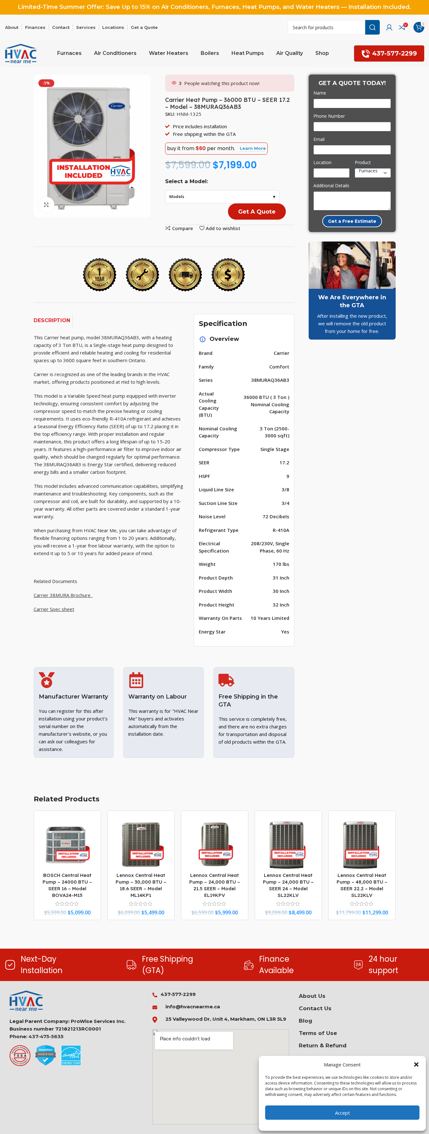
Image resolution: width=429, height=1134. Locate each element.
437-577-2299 (394, 53)
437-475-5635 (46, 1036)
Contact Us (315, 1008)
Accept (342, 1113)
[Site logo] (21, 53)
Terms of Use (318, 1033)
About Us (312, 996)
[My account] (389, 27)
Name (319, 93)
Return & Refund (322, 1045)
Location (322, 162)
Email (319, 139)
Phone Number (329, 116)
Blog (305, 1021)
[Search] (372, 27)
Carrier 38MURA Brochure (63, 595)
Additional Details (331, 185)
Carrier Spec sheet (54, 609)
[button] (416, 1064)
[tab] (53, 320)
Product (363, 162)
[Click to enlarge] (46, 205)
